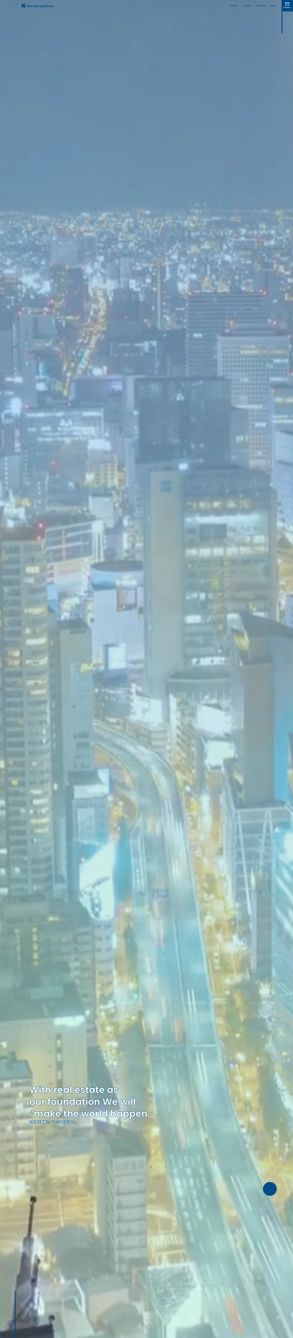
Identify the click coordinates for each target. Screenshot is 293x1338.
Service (247, 5)
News (273, 5)
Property (234, 5)
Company (260, 5)
